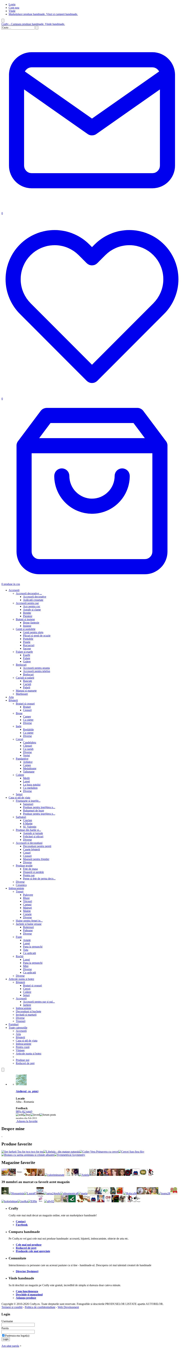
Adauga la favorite (27, 1121)
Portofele (28, 638)
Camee (27, 716)
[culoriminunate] (54, 1174)
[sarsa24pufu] (52, 1193)
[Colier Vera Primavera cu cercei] (99, 1151)
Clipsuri (27, 745)
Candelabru (29, 742)
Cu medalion (30, 787)
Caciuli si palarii (25, 677)
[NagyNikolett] (98, 1193)
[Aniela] (84, 1174)
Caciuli (27, 684)
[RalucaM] (130, 1193)
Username (7, 1321)
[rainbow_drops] (150, 1174)
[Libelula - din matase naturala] (61, 1151)
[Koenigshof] (12, 1174)
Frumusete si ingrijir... (28, 800)
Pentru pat (28, 875)
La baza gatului (31, 784)
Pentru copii (22, 1047)
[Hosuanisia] (16, 1193)
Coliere (20, 774)
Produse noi (22, 1060)
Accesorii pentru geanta (36, 667)
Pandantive (22, 758)
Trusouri (20, 1021)
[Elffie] (32, 1201)
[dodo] (143, 1174)
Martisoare (22, 693)
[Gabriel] (64, 1201)
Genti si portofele (25, 629)
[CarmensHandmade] (128, 1174)
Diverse (27, 723)
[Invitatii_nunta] (57, 1201)
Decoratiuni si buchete (28, 1011)
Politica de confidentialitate (40, 1307)
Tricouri (27, 901)
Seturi (19, 794)
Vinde (12, 10)
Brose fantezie (31, 622)
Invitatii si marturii (26, 1014)
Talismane (28, 771)
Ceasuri (27, 710)
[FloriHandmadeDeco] (140, 1193)
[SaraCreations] (5, 1174)
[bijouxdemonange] (112, 1193)
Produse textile (24, 865)
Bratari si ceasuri (25, 703)
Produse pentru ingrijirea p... (39, 807)
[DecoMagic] (41, 1174)
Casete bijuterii (31, 849)
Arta (11, 697)
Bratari (27, 706)
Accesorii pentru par (27, 603)
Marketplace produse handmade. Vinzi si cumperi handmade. (43, 14)
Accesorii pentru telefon (36, 671)
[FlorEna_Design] (86, 1201)
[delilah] (19, 1174)
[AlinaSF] (147, 1193)
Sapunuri (28, 804)
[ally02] (49, 1201)
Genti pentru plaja (33, 632)
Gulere (27, 661)
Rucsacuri (28, 645)
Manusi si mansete (26, 690)
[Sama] (91, 1193)
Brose (19, 713)
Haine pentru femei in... (29, 920)
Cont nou (14, 7)
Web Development (68, 1307)
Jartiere (27, 1004)
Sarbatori (21, 817)
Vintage (20, 1050)
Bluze (26, 898)
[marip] (83, 1193)
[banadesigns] (114, 1174)
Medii (26, 778)
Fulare (26, 658)
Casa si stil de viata (19, 797)
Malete (27, 910)
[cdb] (108, 1201)
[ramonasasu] (5, 1193)
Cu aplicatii (29, 953)
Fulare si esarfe (24, 651)
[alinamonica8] (69, 1193)
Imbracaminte (16, 888)
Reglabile (28, 729)
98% (24, 1111)
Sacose (27, 648)
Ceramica (21, 885)
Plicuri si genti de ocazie (36, 635)
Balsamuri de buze (33, 810)
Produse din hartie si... (28, 829)
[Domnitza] (26, 1174)
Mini (25, 966)
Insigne (27, 625)
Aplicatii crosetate (33, 599)
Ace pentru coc (31, 606)
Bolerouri (28, 927)
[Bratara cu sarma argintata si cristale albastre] (27, 1154)
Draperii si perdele (33, 872)
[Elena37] (122, 1201)
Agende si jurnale (33, 833)
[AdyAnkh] (107, 1174)
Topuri (19, 891)
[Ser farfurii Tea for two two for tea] (22, 1151)
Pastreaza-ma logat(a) (17, 1335)
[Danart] (154, 1193)
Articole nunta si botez (21, 979)
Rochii (19, 956)
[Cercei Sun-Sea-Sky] (131, 1151)
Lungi (26, 781)
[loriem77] (121, 1174)
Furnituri (14, 1024)
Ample (27, 940)
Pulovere (28, 894)
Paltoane (28, 930)
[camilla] (173, 1193)
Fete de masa (30, 868)
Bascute (27, 680)
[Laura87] (30, 1193)
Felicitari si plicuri (33, 836)
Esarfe (26, 654)
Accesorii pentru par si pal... (39, 1001)
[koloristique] (9, 1201)
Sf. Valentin (29, 826)
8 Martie (28, 823)
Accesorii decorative (34, 596)
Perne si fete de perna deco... (39, 878)
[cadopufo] (105, 1193)
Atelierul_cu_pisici (27, 1091)
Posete (26, 642)
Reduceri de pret (25, 1063)
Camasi (27, 904)
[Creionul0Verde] (72, 1201)
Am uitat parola (10, 1345)
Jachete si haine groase (29, 923)
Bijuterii (13, 700)
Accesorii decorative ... (29, 593)
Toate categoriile (18, 1027)
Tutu (25, 949)
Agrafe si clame (32, 609)
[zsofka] (23, 1201)
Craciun (27, 820)
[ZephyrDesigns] (136, 1201)
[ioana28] (164, 1193)
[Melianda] (135, 1174)
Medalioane (29, 768)
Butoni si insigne (25, 619)
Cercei (19, 739)
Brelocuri (21, 664)
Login (12, 4)
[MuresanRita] (33, 1174)
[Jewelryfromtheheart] (119, 1193)
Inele (18, 726)
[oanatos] (68, 1174)
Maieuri (27, 907)
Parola (5, 1328)
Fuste (19, 936)
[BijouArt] (75, 1174)
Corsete (27, 914)
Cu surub (28, 748)
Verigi (26, 755)
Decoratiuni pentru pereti (37, 846)
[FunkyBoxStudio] (40, 1201)
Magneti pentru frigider (36, 859)
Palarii (26, 687)
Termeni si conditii (11, 1307)
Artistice (28, 761)
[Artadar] (92, 1174)
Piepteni (27, 616)
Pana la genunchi (32, 946)
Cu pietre (28, 719)
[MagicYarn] (115, 1201)
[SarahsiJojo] (100, 1201)
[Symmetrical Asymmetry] (69, 1154)
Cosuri (27, 852)
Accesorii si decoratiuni (29, 842)
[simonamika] (40, 1193)
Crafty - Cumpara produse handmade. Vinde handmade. (33, 24)
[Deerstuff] (100, 1174)
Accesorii (14, 590)
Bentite (27, 612)
